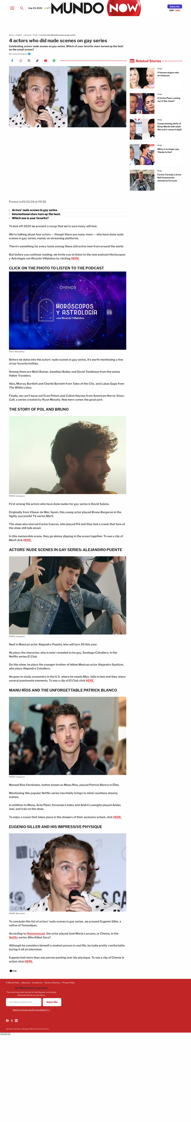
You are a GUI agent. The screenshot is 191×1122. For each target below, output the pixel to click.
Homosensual (36, 933)
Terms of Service (52, 982)
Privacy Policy (68, 982)
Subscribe (175, 6)
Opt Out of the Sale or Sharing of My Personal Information (27, 1029)
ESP (172, 10)
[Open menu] (12, 8)
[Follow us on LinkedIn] (16, 1020)
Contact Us (37, 982)
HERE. (27, 540)
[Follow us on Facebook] (7, 1020)
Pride (35, 35)
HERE (75, 258)
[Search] (22, 8)
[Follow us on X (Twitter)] (11, 1020)
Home (11, 35)
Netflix (13, 937)
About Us (25, 982)
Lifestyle (27, 35)
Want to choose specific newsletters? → (31, 1010)
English (19, 35)
